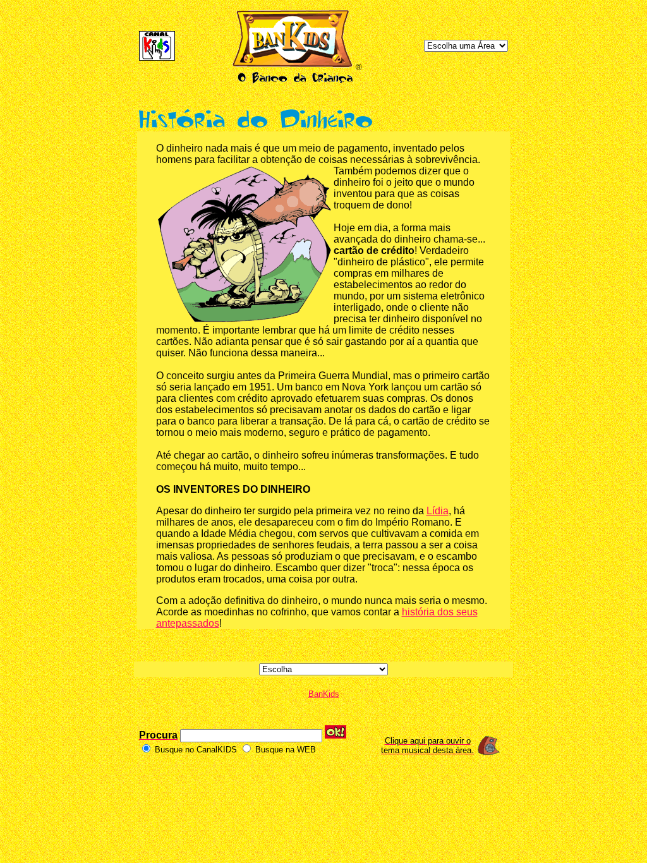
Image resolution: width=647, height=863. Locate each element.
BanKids (323, 694)
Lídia (437, 510)
